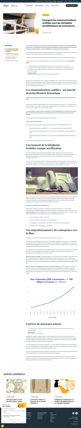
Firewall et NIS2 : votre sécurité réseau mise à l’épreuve (14, 401)
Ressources (60, 1)
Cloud (47, 5)
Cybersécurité (54, 5)
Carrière (54, 1)
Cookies (76, 419)
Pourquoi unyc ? (39, 1)
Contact (70, 1)
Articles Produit (45, 14)
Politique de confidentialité (73, 418)
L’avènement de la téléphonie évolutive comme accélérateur (12, 54)
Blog (66, 1)
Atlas (76, 1)
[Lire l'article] (16, 386)
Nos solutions (28, 413)
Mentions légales (75, 417)
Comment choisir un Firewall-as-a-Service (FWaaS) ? (38, 401)
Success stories (48, 1)
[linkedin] (76, 413)
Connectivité (29, 5)
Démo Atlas (40, 418)
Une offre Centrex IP (30, 212)
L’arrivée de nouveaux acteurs (11, 60)
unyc (51, 413)
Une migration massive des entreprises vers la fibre (11, 57)
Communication (39, 5)
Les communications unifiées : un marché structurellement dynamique (12, 50)
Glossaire (52, 418)
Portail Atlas (40, 417)
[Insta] (73, 413)
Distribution (40, 416)
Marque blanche (41, 414)
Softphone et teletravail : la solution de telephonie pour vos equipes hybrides (64, 401)
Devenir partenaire (71, 5)
